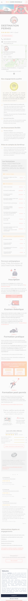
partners (10, 573)
